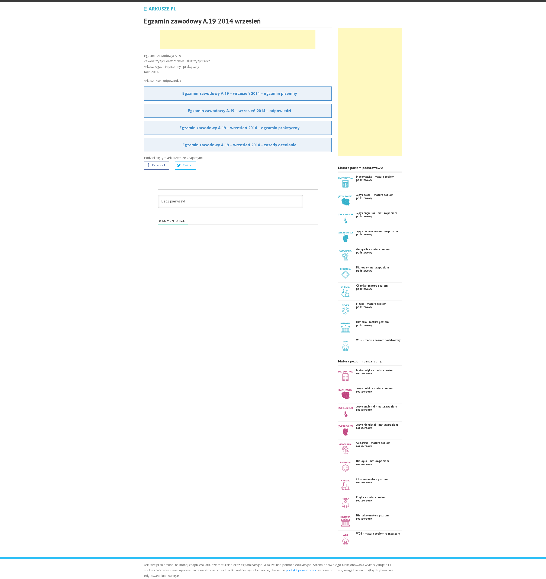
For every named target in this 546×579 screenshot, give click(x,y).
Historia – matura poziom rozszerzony (372, 517)
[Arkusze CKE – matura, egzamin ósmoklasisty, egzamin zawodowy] (160, 8)
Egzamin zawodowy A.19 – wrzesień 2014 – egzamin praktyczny (239, 127)
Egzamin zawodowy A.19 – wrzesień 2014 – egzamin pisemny (239, 93)
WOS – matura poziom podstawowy (378, 340)
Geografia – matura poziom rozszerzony (373, 444)
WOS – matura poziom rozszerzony (378, 533)
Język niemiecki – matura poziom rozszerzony (377, 426)
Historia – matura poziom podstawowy (372, 323)
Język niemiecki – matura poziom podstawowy (377, 232)
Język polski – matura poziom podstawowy (374, 196)
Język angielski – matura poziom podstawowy (376, 214)
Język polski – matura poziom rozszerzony (374, 390)
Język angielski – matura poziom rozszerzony (376, 408)
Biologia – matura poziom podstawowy (372, 269)
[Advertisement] (237, 39)
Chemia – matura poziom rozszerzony (372, 480)
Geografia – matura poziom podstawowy (373, 251)
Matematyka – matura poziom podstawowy (375, 178)
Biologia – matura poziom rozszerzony (372, 462)
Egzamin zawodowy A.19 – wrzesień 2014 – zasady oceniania (239, 144)
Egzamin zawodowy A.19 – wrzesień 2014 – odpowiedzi (239, 110)
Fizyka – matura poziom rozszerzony (371, 499)
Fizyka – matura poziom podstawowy (371, 305)
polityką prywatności (301, 570)
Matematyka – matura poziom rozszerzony (375, 371)
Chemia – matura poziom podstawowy (372, 287)
